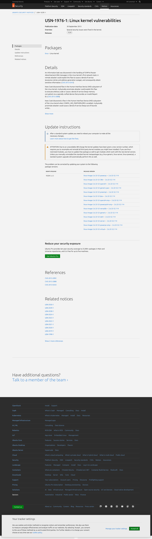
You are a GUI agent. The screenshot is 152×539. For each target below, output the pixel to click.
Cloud (14, 455)
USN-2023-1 (49, 318)
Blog (72, 506)
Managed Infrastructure (73, 490)
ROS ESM (48, 430)
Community (69, 430)
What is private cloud (73, 455)
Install (47, 405)
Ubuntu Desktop (18, 445)
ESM (62, 6)
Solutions (16, 490)
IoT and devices (106, 490)
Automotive (49, 495)
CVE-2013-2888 (53, 96)
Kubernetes (16, 415)
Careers (66, 506)
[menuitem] (132, 1)
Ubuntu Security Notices (23, 12)
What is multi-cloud (107, 455)
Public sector (68, 495)
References (19, 56)
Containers (16, 470)
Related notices (20, 59)
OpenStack (16, 405)
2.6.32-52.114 (114, 175)
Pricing (75, 480)
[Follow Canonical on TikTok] (128, 506)
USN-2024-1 (49, 314)
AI (45, 490)
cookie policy (37, 532)
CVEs (96, 6)
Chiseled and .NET (82, 470)
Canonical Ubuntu (18, 1)
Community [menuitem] (77, 1)
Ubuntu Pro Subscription (54, 485)
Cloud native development (123, 490)
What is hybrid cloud (90, 455)
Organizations (50, 445)
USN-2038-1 (49, 311)
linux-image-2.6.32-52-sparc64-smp (97, 200)
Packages (18, 46)
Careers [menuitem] (98, 1)
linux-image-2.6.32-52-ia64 (93, 217)
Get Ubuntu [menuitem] (88, 1)
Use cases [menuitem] (57, 1)
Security (15, 460)
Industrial (58, 495)
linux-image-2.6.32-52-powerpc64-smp (98, 204)
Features (48, 440)
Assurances (115, 6)
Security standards (84, 6)
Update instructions (22, 53)
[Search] (139, 1)
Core (67, 475)
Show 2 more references (54, 341)
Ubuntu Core (17, 440)
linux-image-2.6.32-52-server (94, 221)
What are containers (52, 470)
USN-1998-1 (49, 334)
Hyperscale (49, 450)
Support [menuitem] (66, 1)
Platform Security (51, 6)
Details (17, 49)
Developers (61, 445)
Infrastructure (58, 490)
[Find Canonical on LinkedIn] (112, 506)
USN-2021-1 (49, 324)
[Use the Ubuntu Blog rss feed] (133, 506)
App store (48, 435)
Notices (104, 6)
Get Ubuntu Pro (52, 256)
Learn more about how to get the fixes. (64, 139)
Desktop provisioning (72, 485)
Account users (65, 480)
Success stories (58, 440)
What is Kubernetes (52, 415)
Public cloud (120, 455)
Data (49, 490)
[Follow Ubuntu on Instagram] (117, 506)
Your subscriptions (51, 480)
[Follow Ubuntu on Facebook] (106, 506)
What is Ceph (50, 410)
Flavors (70, 445)
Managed (60, 410)
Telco (77, 495)
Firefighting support (96, 480)
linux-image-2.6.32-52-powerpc (95, 175)
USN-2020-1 (49, 328)
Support (54, 405)
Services (69, 440)
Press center (89, 506)
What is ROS (58, 430)
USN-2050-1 (49, 304)
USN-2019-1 (49, 331)
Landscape (16, 465)
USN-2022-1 (49, 321)
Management (73, 435)
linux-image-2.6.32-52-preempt (95, 192)
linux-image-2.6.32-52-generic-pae (96, 188)
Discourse (83, 480)
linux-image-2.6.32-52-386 (93, 180)
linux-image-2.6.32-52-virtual (94, 229)
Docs (77, 410)
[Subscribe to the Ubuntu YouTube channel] (122, 506)
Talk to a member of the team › (40, 379)
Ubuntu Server (17, 450)
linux (46, 53)
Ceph (14, 410)
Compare (65, 465)
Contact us (18, 507)
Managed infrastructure (21, 420)
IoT (13, 435)
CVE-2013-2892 (50, 278)
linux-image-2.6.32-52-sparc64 (95, 184)
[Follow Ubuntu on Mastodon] (101, 506)
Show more (49, 114)
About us (48, 506)
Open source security (91, 490)
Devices (85, 485)
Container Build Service (99, 470)
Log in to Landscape (90, 465)
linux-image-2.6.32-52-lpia (93, 196)
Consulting (70, 410)
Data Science (59, 425)
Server (55, 475)
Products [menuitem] (47, 1)
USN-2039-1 (49, 308)
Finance (83, 495)
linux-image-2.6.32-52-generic (95, 213)
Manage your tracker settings (116, 529)
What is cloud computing (54, 455)
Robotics (15, 430)
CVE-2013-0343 (67, 82)
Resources (86, 415)
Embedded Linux (60, 435)
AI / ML (15, 425)
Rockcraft (114, 470)
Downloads (16, 475)
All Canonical (130, 1)
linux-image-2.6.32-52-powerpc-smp (97, 225)
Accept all (134, 529)
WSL (61, 475)
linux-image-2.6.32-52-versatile (95, 208)
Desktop (48, 475)
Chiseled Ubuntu (68, 470)
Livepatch (71, 6)
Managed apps (50, 420)
